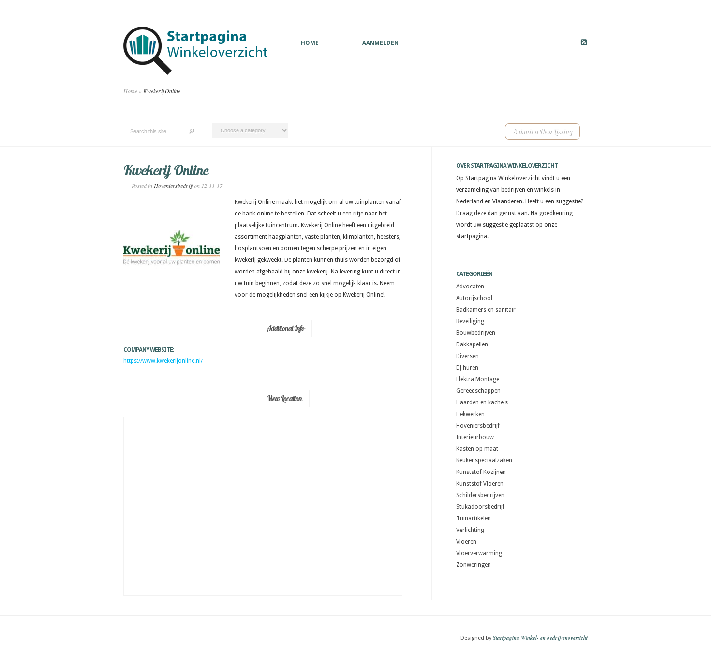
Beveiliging (470, 321)
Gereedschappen (478, 390)
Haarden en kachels (482, 402)
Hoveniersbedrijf (173, 185)
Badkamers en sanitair (486, 309)
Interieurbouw (475, 437)
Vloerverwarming (479, 553)
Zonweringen (473, 564)
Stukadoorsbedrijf (480, 506)
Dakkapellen (472, 344)
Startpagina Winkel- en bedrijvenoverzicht (540, 638)
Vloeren (466, 541)
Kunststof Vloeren (480, 483)
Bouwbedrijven (475, 333)
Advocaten (470, 286)
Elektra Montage (477, 379)
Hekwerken (470, 414)
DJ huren (467, 367)
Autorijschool (474, 298)
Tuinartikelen (473, 518)
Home (310, 43)
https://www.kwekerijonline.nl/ (163, 361)
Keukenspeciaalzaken (484, 460)
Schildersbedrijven (480, 495)
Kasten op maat (477, 448)
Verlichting (470, 530)
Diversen (467, 356)
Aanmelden (380, 43)
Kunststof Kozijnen (481, 472)
